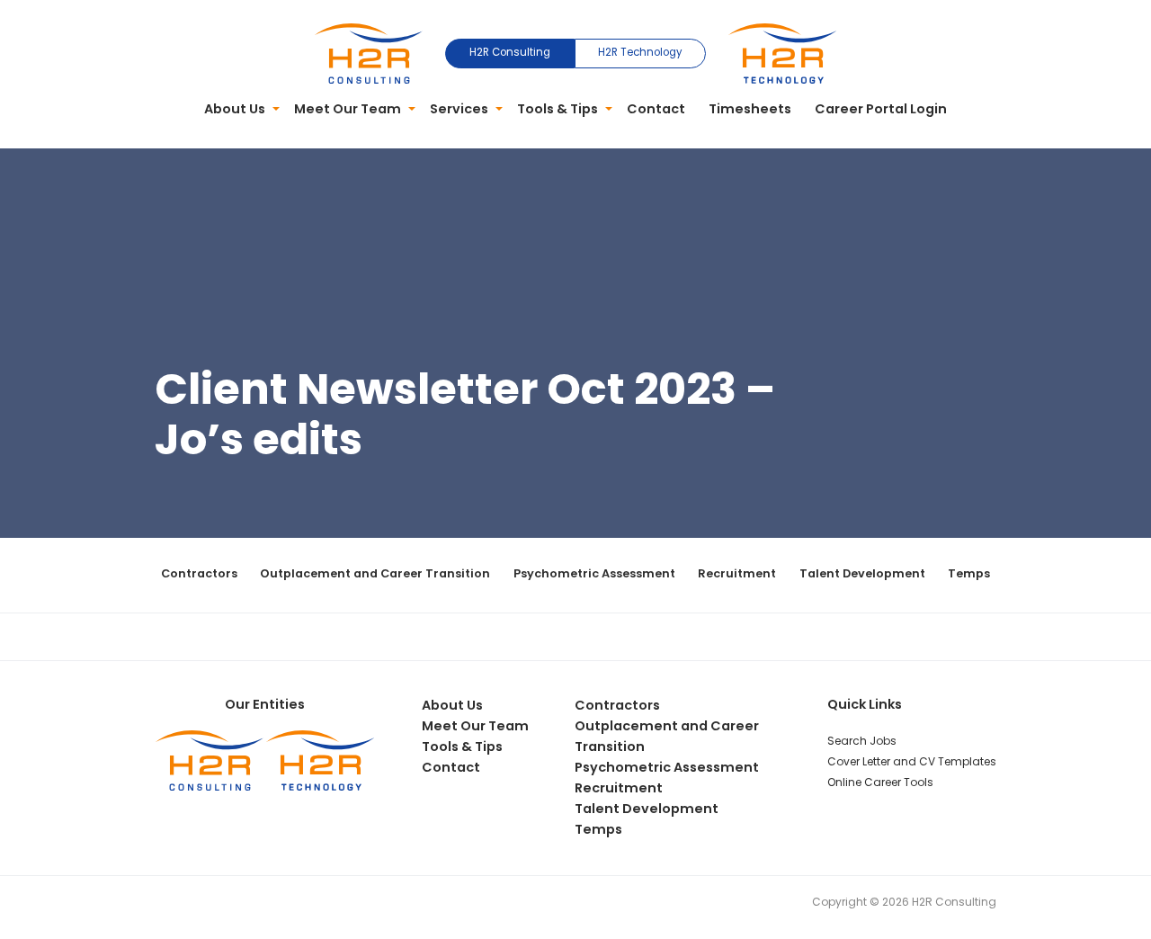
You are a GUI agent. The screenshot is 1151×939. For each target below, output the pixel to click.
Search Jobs (862, 740)
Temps (969, 573)
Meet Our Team (347, 109)
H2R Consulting (509, 52)
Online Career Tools (880, 782)
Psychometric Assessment (594, 573)
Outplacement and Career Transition (375, 573)
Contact (656, 109)
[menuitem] (238, 109)
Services (459, 109)
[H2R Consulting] (369, 52)
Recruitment (737, 573)
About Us (234, 109)
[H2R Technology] (782, 52)
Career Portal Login (881, 109)
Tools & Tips (557, 109)
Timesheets (750, 109)
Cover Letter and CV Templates (911, 761)
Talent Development (862, 573)
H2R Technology (640, 52)
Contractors (199, 573)
